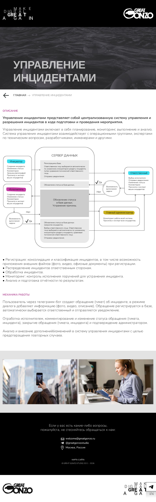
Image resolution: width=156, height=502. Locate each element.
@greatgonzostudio (77, 443)
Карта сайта (78, 460)
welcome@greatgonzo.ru (80, 438)
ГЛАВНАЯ (19, 95)
